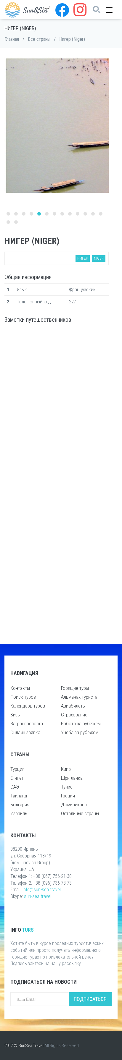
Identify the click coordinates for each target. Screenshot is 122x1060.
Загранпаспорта (26, 723)
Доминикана (74, 804)
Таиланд (18, 796)
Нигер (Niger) (72, 39)
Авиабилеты (73, 706)
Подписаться (90, 999)
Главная (11, 39)
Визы (15, 715)
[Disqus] (56, 406)
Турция (17, 769)
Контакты (20, 688)
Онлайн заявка (25, 732)
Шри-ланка (72, 778)
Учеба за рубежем (79, 732)
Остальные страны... (81, 813)
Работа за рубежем (81, 723)
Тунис (67, 787)
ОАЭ (14, 787)
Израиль (18, 813)
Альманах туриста (79, 697)
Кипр (66, 769)
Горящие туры (75, 688)
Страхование (74, 715)
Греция (68, 796)
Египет (17, 778)
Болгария (19, 804)
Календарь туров (27, 706)
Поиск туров (23, 697)
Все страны (39, 39)
